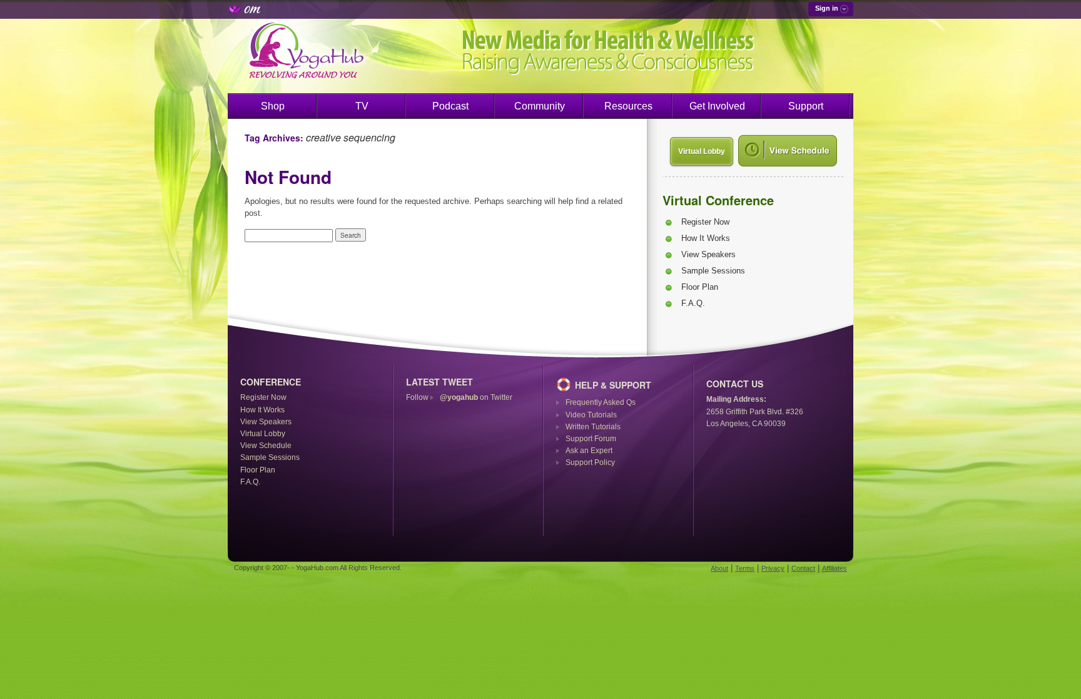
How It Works (705, 238)
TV (361, 106)
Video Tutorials (591, 415)
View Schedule (266, 445)
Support (805, 106)
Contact (803, 568)
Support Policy (590, 462)
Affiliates (834, 568)
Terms (744, 568)
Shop (273, 106)
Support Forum (591, 438)
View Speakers (708, 254)
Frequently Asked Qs (601, 402)
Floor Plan (699, 287)
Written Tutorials (593, 426)
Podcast (450, 106)
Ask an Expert (589, 450)
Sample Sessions (713, 270)
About (719, 568)
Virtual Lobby (701, 151)
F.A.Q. (693, 303)
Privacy (772, 568)
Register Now (705, 222)
